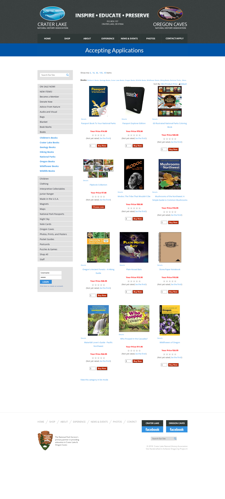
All (105, 72)
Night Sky (44, 219)
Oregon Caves (47, 229)
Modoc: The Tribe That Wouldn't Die (134, 196)
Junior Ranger (47, 193)
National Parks (47, 156)
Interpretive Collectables (52, 188)
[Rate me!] (98, 135)
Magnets (44, 203)
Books (43, 131)
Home (41, 421)
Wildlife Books (47, 170)
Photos (117, 421)
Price (175, 84)
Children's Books (49, 137)
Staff (42, 259)
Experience (79, 421)
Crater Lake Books (49, 142)
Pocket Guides (47, 239)
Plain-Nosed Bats (134, 269)
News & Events (99, 421)
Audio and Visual (48, 111)
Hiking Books (47, 151)
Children (44, 178)
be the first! (105, 138)
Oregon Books (47, 161)
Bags (42, 116)
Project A (183, 449)
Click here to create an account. (51, 286)
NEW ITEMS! (46, 91)
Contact (132, 421)
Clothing (44, 183)
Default (183, 84)
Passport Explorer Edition (134, 123)
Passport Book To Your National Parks (98, 123)
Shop (52, 421)
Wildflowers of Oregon (170, 342)
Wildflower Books (49, 166)
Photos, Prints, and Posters (53, 234)
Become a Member (49, 96)
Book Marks (46, 126)
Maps (42, 208)
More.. (184, 80)
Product (168, 84)
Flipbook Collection (98, 184)
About (64, 421)
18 (93, 72)
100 (101, 72)
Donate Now (46, 101)
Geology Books (48, 147)
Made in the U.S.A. (49, 198)
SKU (163, 84)
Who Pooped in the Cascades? (134, 338)
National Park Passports (52, 214)
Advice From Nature (50, 106)
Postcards (45, 244)
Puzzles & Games (48, 249)
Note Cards (45, 224)
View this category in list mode (94, 379)
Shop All (44, 254)
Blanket (43, 121)
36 (97, 72)
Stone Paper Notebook (169, 269)
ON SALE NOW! (47, 86)
